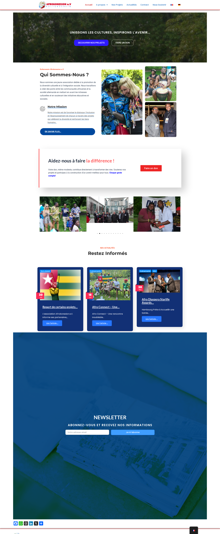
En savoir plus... (53, 131)
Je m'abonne (133, 432)
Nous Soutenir (159, 4)
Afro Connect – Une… (106, 307)
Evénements (95, 271)
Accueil (88, 4)
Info (154, 271)
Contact (144, 4)
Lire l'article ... (52, 323)
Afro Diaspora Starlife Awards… (156, 301)
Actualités (132, 4)
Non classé (45, 271)
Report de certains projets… (60, 307)
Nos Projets (117, 4)
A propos (100, 4)
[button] (102, 5)
